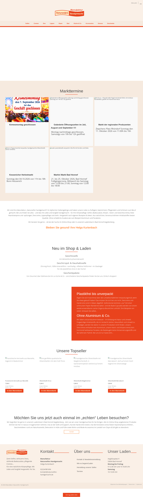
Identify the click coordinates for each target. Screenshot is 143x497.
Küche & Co (77, 23)
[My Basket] (141, 3)
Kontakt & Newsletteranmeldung (88, 459)
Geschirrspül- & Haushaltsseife (71, 263)
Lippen (52, 23)
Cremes (36, 23)
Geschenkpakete (71, 272)
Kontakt (71, 432)
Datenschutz (132, 484)
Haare (60, 23)
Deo (44, 23)
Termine (80, 471)
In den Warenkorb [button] (14, 391)
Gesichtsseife (71, 255)
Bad (68, 23)
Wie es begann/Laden (85, 463)
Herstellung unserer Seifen (86, 467)
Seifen (27, 23)
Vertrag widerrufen (71, 495)
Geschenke (110, 23)
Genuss (100, 23)
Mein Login (134, 3)
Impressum (139, 484)
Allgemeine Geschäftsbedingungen (118, 484)
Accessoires (90, 23)
